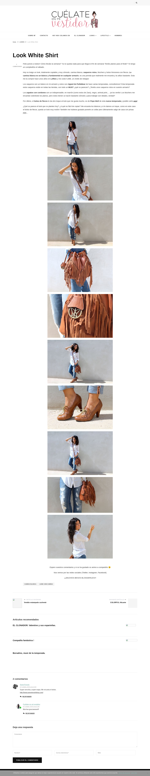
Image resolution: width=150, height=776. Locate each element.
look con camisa (46, 584)
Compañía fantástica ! (23, 640)
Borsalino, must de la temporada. (29, 653)
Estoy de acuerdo (124, 773)
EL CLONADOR (79, 35)
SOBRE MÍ (31, 35)
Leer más (134, 773)
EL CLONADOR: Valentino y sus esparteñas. (34, 625)
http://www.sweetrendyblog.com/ (31, 692)
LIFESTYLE (105, 35)
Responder (27, 696)
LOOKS (92, 35)
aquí (135, 101)
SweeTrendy (24, 685)
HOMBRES (118, 35)
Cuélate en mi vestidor (31, 704)
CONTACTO (44, 35)
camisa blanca (30, 584)
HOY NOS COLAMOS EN (61, 35)
